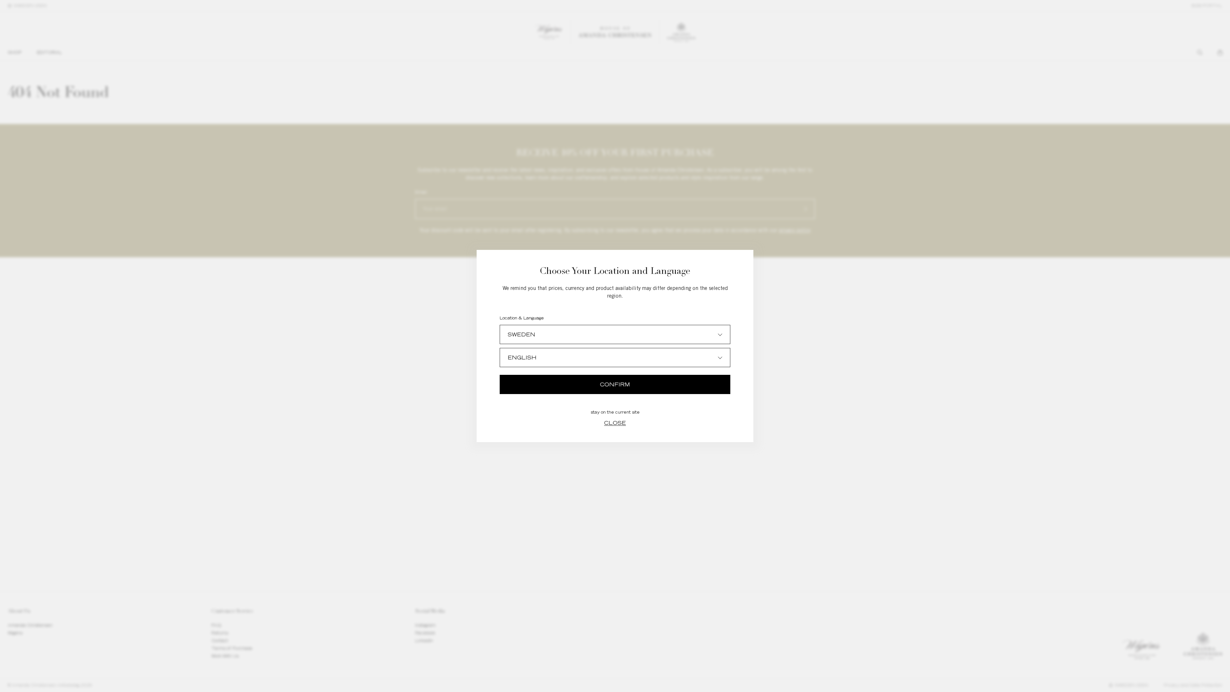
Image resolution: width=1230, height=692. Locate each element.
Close (615, 423)
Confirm (615, 384)
